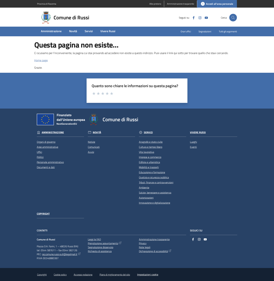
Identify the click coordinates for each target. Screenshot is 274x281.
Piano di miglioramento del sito (115, 274)
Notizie (91, 142)
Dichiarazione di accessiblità (153, 251)
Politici (40, 157)
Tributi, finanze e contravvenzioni (156, 182)
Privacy (143, 243)
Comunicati (94, 147)
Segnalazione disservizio (100, 247)
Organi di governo (46, 142)
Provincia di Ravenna (46, 3)
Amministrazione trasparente (154, 239)
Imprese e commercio (150, 157)
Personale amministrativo (50, 162)
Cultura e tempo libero (150, 147)
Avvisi (91, 152)
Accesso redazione (83, 274)
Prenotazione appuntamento (103, 243)
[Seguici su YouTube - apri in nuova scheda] (205, 17)
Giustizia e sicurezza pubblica (154, 177)
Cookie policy (60, 274)
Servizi (148, 132)
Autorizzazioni (146, 198)
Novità (97, 132)
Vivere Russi (198, 132)
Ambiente (144, 187)
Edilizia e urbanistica (149, 162)
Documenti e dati (46, 167)
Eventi (193, 147)
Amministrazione (53, 132)
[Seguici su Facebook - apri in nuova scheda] (192, 17)
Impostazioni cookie (147, 274)
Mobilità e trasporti (149, 167)
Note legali (144, 247)
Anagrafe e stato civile (151, 142)
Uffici (39, 152)
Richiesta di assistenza (100, 251)
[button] (233, 17)
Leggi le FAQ (94, 239)
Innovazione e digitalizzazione (154, 203)
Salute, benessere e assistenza (155, 192)
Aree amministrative (47, 147)
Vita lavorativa (146, 152)
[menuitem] (51, 31)
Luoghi (193, 142)
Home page (41, 60)
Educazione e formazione (152, 172)
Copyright (43, 214)
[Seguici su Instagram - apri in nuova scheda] (199, 17)
